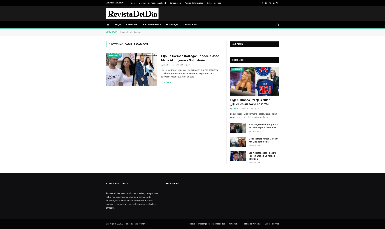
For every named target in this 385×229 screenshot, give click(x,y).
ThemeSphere (140, 224)
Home (122, 32)
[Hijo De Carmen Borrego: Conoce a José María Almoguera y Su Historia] (131, 69)
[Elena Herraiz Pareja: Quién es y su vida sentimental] (238, 142)
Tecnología (172, 24)
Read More (166, 82)
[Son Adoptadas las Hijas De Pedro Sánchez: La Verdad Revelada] (238, 156)
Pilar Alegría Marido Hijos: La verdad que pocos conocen (263, 126)
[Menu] (108, 24)
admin (166, 65)
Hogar (132, 3)
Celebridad (132, 24)
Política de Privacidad (194, 3)
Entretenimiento (152, 24)
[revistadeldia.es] (132, 13)
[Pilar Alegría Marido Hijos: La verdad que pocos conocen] (238, 128)
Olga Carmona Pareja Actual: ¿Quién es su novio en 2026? (250, 102)
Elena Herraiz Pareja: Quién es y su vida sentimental (264, 140)
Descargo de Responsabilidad (152, 3)
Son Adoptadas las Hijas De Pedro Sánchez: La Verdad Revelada (262, 156)
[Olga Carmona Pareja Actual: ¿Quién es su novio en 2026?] (254, 81)
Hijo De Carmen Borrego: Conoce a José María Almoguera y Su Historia (190, 58)
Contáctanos (175, 3)
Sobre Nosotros (214, 3)
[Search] (277, 24)
